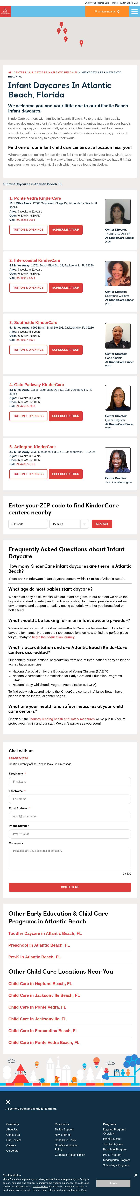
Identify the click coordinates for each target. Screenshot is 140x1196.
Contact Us (13, 1134)
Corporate (12, 1150)
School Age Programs (116, 1165)
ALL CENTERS (17, 72)
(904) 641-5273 (25, 277)
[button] (81, 43)
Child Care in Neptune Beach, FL (40, 983)
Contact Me (70, 887)
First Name (17, 773)
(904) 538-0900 (25, 406)
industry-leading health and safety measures (62, 719)
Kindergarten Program (116, 1160)
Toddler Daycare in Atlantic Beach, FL (45, 933)
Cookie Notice (40, 1186)
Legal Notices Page (76, 1190)
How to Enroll (63, 1134)
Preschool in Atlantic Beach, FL (39, 945)
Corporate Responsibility (70, 1154)
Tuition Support (64, 1129)
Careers (11, 1145)
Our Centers (13, 1140)
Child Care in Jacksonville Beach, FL (44, 995)
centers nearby (105, 11)
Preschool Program (115, 1149)
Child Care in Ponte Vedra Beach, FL (44, 1042)
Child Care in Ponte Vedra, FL (37, 1007)
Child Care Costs (65, 1140)
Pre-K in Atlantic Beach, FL (34, 957)
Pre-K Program (112, 1154)
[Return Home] (5, 11)
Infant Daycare (112, 1138)
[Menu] (134, 11)
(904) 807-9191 (25, 464)
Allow (113, 1183)
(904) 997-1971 (25, 339)
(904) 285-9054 (25, 219)
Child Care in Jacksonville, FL (37, 1019)
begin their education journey (53, 637)
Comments (16, 843)
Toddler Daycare (113, 1144)
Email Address (19, 808)
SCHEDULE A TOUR (65, 229)
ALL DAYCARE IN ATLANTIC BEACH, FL (53, 72)
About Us (12, 1129)
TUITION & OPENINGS (28, 229)
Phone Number (19, 825)
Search (102, 523)
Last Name (17, 791)
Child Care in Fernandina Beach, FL (43, 1030)
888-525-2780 (18, 758)
